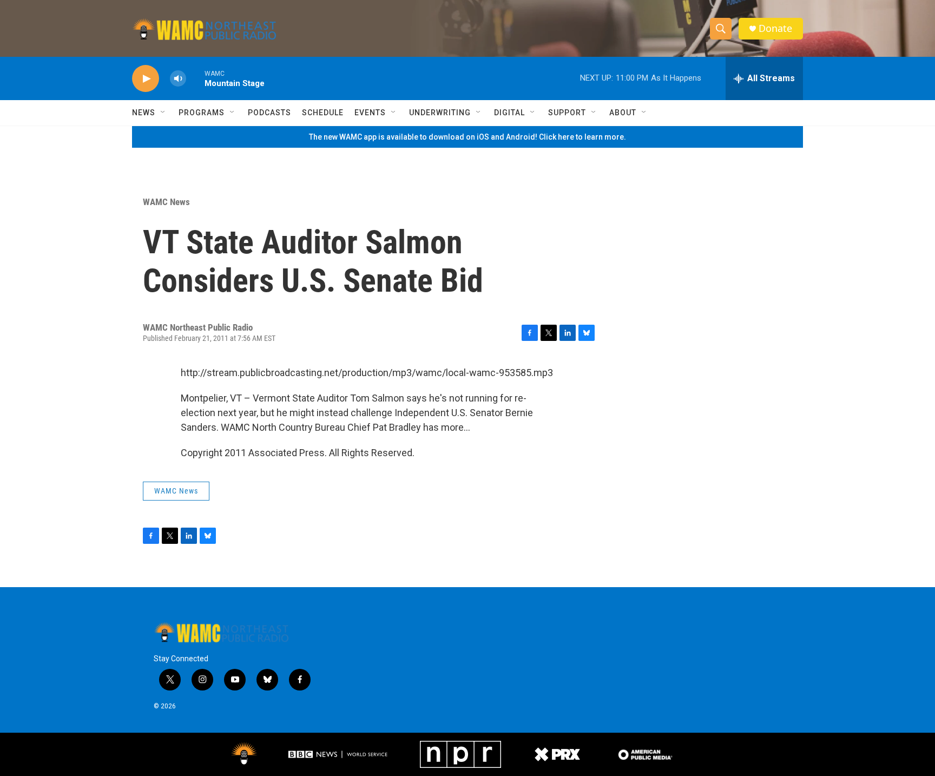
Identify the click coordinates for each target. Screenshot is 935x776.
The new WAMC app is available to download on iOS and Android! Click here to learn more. (467, 137)
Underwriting (440, 112)
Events (370, 112)
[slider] (195, 78)
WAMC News (166, 201)
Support (567, 112)
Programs (202, 112)
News (143, 112)
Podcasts (269, 112)
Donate (775, 28)
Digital (509, 112)
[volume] (178, 79)
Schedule (323, 112)
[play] (145, 79)
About (622, 112)
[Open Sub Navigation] (163, 112)
